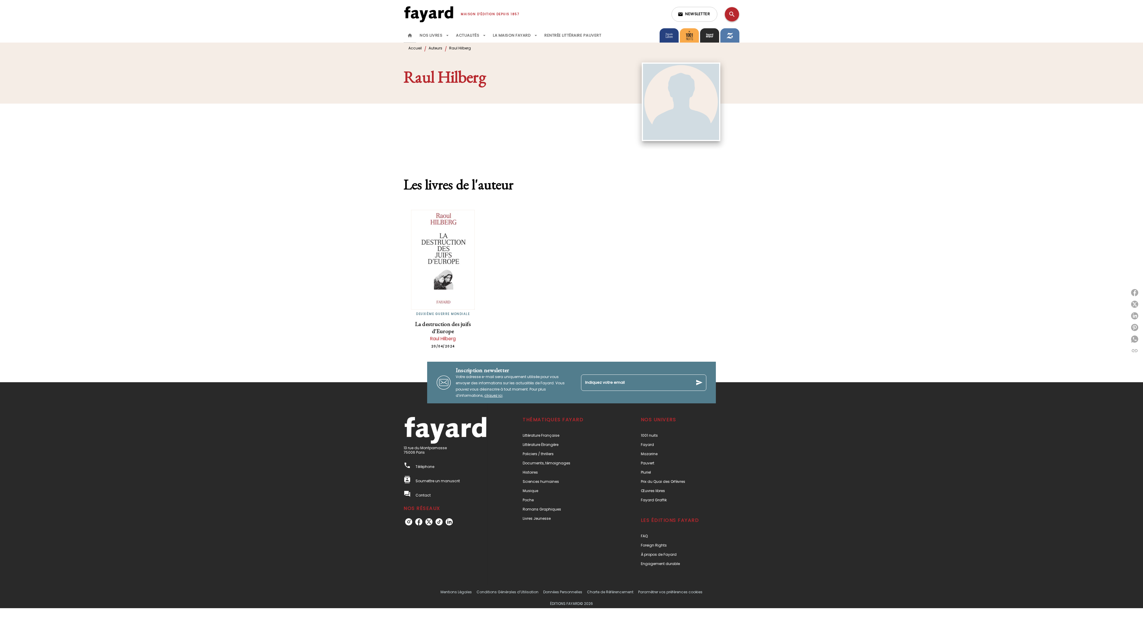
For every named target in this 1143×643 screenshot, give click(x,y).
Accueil (415, 48)
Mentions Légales (456, 591)
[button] (694, 14)
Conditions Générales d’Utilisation (507, 591)
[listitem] (409, 522)
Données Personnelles (562, 591)
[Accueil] (429, 14)
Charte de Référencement (610, 591)
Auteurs (435, 48)
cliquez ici (493, 395)
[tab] (410, 35)
